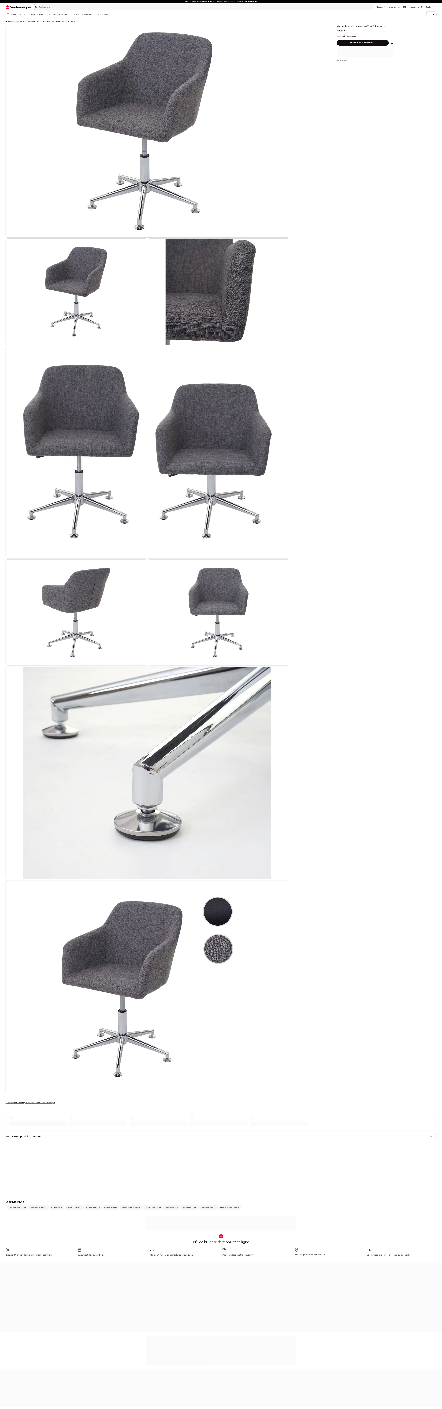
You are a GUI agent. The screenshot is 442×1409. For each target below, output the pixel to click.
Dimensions (351, 36)
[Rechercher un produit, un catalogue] (36, 7)
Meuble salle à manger (36, 22)
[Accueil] (6, 22)
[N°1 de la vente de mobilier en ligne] (18, 7)
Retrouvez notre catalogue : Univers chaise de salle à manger (30, 1103)
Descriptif (341, 36)
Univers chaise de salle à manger (57, 22)
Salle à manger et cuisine (17, 22)
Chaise (72, 22)
